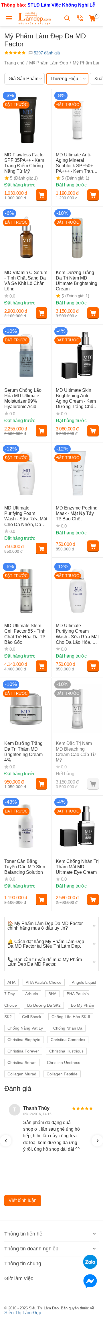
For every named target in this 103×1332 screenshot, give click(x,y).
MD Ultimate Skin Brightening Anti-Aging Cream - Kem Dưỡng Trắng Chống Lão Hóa (77, 399)
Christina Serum (22, 1062)
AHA (11, 982)
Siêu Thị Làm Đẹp (22, 1312)
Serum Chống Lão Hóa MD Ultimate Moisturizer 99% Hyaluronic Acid (22, 398)
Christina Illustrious (66, 1051)
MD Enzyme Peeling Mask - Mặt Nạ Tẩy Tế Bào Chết (77, 513)
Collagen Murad (21, 1074)
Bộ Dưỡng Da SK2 (44, 1005)
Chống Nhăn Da (67, 1028)
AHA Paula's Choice (44, 982)
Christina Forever (23, 1051)
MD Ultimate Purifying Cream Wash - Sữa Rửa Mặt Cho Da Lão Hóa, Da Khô (77, 634)
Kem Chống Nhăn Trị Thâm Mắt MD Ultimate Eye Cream (77, 867)
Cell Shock (31, 1016)
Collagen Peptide (62, 1074)
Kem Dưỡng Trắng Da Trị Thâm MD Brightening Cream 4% (23, 751)
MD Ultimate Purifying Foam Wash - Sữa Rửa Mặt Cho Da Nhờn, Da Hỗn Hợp (25, 516)
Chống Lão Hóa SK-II (71, 1016)
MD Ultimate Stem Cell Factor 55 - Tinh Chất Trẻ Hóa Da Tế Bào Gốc (24, 634)
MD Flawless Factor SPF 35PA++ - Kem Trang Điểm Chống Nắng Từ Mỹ (24, 163)
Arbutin (31, 993)
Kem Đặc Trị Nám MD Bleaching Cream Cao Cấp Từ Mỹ (76, 751)
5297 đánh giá (46, 52)
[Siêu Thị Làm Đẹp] (35, 17)
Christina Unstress (63, 1062)
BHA (52, 993)
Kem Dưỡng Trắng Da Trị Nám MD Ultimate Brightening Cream (76, 281)
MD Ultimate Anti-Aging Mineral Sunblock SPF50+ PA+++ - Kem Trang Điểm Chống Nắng (76, 163)
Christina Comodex (68, 1039)
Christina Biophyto (23, 1039)
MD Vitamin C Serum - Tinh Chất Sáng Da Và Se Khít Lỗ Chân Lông (25, 281)
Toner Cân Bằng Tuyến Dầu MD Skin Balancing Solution (24, 867)
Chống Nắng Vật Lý (25, 1028)
